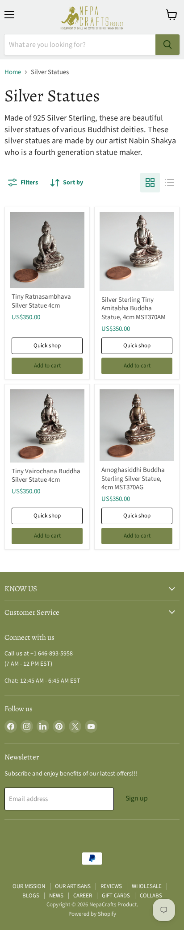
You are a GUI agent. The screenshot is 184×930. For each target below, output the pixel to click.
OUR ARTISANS (73, 886)
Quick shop (47, 346)
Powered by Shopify (92, 914)
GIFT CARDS (116, 896)
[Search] (167, 44)
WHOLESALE (147, 886)
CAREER (82, 896)
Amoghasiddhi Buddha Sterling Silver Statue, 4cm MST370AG (133, 478)
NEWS (56, 896)
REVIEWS (111, 886)
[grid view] (150, 182)
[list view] (170, 182)
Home (12, 72)
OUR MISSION (29, 886)
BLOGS (30, 896)
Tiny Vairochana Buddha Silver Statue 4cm (46, 476)
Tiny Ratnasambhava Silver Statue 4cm (41, 301)
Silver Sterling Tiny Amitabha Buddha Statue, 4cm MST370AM (133, 308)
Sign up (136, 798)
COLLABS (151, 896)
